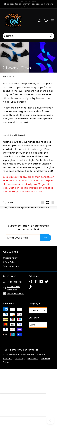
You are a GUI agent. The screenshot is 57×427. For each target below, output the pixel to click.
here (12, 2)
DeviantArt (33, 358)
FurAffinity (20, 358)
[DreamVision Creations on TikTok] (30, 287)
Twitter (6, 362)
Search (41, 354)
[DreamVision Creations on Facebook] (35, 281)
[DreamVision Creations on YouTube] (41, 281)
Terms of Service (11, 266)
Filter (10, 202)
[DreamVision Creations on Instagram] (30, 281)
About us (7, 358)
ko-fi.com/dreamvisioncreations (15, 421)
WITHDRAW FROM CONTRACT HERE (22, 350)
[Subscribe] (45, 237)
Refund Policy (9, 262)
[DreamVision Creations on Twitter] (46, 281)
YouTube (45, 358)
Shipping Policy (10, 258)
